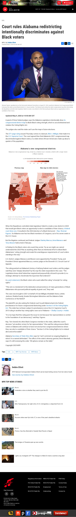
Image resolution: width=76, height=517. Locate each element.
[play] (5, 9)
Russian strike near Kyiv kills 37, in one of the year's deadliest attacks (37, 417)
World (17, 387)
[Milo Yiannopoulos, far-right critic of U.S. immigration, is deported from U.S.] (8, 404)
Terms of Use (63, 487)
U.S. (3, 20)
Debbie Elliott (12, 42)
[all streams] (73, 9)
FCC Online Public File (34, 483)
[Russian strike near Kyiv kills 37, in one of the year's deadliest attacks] (8, 418)
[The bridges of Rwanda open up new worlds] (8, 445)
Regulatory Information (35, 478)
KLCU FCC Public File (34, 491)
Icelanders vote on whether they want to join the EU (31, 390)
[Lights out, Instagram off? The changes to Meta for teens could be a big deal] (8, 459)
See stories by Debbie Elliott (23, 375)
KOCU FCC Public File (49, 483)
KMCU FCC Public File (49, 478)
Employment (47, 487)
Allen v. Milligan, (53, 134)
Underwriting (47, 491)
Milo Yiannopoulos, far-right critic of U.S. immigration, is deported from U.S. (39, 404)
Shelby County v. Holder (60, 311)
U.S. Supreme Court (15, 136)
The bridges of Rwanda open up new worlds (29, 442)
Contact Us (62, 491)
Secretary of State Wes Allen (22, 336)
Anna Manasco (57, 240)
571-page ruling (14, 134)
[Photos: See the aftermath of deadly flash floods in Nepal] (8, 432)
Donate (68, 3)
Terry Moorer (10, 243)
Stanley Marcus (46, 240)
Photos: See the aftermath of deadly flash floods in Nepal (33, 431)
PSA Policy (62, 478)
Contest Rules (63, 483)
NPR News (34, 352)
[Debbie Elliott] (6, 370)
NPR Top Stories (21, 352)
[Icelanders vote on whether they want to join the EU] (8, 391)
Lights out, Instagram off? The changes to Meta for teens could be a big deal (39, 456)
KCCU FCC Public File (34, 487)
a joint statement (13, 280)
